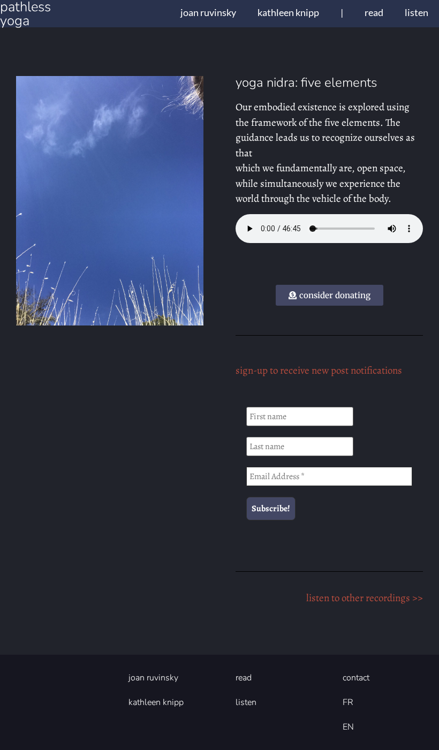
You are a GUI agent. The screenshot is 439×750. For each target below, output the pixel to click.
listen (416, 12)
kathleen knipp (288, 12)
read (374, 12)
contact (356, 678)
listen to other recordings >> (364, 598)
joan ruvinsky (208, 12)
